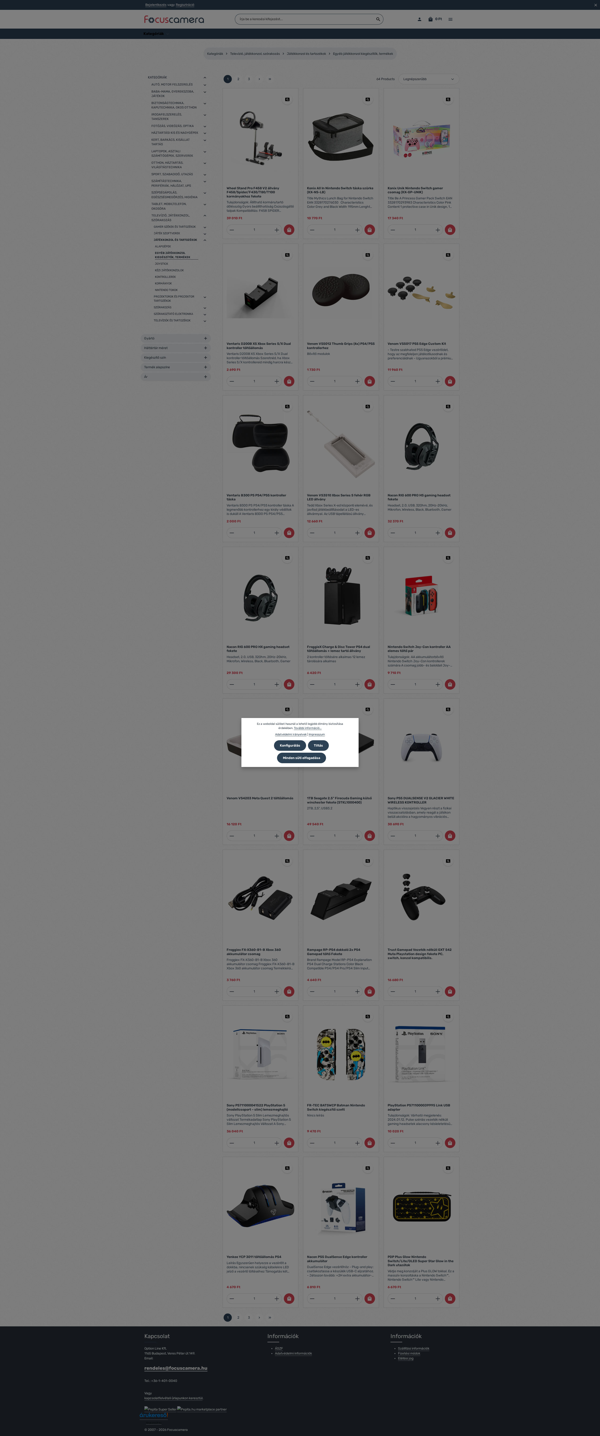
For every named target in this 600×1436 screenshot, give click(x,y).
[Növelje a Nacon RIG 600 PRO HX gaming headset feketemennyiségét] (277, 684)
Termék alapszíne (157, 367)
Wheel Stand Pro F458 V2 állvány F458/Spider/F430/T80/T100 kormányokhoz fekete (253, 192)
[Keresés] (378, 19)
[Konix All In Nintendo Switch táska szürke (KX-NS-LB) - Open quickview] (368, 99)
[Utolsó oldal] (270, 79)
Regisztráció (185, 5)
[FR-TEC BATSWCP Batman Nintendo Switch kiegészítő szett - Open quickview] (368, 1016)
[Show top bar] (450, 19)
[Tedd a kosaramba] (289, 229)
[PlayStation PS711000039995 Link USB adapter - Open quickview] (448, 1016)
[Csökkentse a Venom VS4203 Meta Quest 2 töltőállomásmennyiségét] (232, 835)
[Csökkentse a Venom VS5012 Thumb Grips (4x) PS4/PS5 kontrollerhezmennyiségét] (312, 381)
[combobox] (304, 19)
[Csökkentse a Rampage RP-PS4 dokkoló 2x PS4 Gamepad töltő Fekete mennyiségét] (312, 991)
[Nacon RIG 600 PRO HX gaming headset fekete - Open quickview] (287, 558)
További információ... (308, 728)
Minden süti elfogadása (301, 758)
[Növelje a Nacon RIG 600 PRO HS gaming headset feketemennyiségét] (438, 533)
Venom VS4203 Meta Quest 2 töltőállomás (260, 798)
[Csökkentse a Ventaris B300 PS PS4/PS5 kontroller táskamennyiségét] (232, 533)
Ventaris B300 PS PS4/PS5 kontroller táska (256, 497)
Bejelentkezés (155, 5)
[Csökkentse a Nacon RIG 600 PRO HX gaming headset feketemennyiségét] (232, 684)
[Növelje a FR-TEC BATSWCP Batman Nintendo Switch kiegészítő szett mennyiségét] (357, 1143)
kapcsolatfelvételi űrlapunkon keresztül (173, 1398)
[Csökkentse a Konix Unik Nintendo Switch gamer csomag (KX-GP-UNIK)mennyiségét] (393, 229)
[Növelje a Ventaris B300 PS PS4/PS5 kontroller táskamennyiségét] (277, 533)
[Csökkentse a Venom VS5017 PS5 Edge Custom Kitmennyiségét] (393, 381)
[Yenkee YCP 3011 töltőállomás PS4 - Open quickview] (287, 1168)
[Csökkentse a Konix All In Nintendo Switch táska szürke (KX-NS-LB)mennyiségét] (312, 229)
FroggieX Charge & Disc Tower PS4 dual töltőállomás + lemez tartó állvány (338, 649)
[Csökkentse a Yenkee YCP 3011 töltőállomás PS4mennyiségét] (232, 1298)
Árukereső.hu (153, 1423)
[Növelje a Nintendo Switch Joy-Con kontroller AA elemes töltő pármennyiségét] (438, 684)
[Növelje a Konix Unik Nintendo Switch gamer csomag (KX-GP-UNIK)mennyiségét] (438, 229)
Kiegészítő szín (155, 358)
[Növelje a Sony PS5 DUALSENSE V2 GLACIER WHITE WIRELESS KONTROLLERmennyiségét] (438, 835)
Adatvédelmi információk (293, 1353)
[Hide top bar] (595, 5)
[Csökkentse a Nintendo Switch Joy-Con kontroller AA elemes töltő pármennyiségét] (393, 684)
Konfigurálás (290, 746)
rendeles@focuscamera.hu (175, 1368)
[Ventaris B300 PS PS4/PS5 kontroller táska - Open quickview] (287, 406)
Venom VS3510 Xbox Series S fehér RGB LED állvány (339, 497)
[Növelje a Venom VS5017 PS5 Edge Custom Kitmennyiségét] (438, 381)
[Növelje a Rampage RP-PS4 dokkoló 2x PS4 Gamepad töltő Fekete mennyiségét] (357, 991)
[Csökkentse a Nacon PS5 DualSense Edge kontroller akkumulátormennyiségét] (312, 1298)
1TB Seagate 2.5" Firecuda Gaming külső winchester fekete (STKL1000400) (339, 800)
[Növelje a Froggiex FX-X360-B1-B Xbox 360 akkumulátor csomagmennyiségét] (277, 991)
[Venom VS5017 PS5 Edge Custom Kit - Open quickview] (448, 254)
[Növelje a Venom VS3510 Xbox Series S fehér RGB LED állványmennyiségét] (357, 533)
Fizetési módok (409, 1353)
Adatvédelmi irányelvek (291, 734)
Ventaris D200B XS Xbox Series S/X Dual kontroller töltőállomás (259, 346)
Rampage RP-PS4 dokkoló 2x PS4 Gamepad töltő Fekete (333, 952)
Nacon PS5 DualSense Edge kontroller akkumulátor (337, 1259)
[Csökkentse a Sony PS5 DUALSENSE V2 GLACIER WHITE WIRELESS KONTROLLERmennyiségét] (393, 835)
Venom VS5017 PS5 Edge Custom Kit (417, 344)
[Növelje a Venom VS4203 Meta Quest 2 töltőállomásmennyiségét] (277, 835)
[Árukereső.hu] (154, 1417)
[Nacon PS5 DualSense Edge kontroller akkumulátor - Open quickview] (368, 1168)
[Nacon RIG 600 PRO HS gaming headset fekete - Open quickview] (448, 406)
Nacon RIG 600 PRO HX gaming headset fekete (258, 649)
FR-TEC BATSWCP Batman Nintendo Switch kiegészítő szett (336, 1107)
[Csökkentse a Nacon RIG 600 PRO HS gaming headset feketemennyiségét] (393, 533)
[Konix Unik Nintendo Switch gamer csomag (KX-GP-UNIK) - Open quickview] (448, 99)
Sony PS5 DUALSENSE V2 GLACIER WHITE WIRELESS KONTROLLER (421, 800)
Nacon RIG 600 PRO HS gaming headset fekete (419, 497)
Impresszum (317, 734)
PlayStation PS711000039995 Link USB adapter (419, 1107)
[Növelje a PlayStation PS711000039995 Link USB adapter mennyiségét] (438, 1143)
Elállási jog (405, 1358)
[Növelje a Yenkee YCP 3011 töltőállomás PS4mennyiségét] (277, 1298)
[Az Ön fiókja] (419, 19)
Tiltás (318, 746)
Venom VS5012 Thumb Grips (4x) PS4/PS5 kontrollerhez (341, 346)
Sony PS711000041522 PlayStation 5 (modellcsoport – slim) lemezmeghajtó (257, 1107)
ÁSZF (279, 1348)
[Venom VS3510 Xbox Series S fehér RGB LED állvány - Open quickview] (368, 406)
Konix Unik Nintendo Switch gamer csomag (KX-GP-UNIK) (415, 190)
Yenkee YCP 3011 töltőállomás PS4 (254, 1257)
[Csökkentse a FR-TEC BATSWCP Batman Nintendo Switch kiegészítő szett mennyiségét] (312, 1143)
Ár (145, 377)
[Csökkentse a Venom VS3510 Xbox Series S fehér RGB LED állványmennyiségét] (312, 533)
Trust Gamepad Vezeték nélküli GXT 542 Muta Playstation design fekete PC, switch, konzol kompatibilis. (420, 954)
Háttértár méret (156, 348)
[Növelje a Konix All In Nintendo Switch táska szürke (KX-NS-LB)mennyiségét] (357, 229)
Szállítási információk (413, 1348)
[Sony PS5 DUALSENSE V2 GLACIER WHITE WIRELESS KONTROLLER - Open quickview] (448, 709)
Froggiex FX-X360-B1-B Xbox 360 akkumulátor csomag (254, 952)
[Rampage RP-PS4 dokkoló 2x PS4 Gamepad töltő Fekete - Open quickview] (368, 861)
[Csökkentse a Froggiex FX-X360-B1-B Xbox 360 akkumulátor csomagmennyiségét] (232, 991)
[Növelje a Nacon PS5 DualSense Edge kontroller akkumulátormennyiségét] (357, 1298)
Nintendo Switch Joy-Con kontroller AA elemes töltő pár (419, 649)
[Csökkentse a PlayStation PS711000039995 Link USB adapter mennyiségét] (393, 1143)
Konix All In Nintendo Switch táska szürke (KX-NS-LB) (340, 190)
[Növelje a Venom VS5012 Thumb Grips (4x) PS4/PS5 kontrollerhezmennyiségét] (357, 381)
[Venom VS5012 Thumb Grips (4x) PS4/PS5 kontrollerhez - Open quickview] (368, 254)
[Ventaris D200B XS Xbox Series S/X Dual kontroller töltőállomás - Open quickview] (287, 254)
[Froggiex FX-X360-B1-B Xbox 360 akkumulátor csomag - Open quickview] (287, 861)
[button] (205, 78)
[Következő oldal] (259, 79)
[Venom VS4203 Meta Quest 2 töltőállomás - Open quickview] (287, 709)
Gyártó (149, 338)
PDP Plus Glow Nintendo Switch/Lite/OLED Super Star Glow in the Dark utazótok (421, 1261)
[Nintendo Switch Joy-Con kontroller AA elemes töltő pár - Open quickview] (448, 558)
